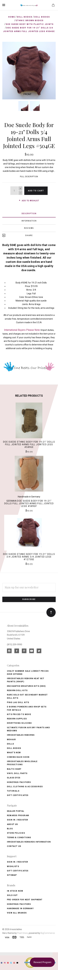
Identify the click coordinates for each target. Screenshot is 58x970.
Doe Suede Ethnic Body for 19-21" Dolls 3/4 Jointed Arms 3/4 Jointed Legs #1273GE (29, 557)
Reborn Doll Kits (17, 690)
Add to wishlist (30, 201)
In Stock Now (15, 891)
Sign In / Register (17, 820)
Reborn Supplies (17, 719)
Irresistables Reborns (20, 735)
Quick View (29, 422)
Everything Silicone (19, 723)
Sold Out (12, 895)
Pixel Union (22, 933)
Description (29, 213)
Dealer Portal (15, 811)
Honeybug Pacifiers (19, 782)
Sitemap (12, 875)
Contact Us (14, 846)
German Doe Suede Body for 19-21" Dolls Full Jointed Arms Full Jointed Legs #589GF (29, 503)
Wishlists (13, 866)
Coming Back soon (18, 757)
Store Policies (16, 833)
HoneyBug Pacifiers (19, 904)
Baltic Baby (14, 769)
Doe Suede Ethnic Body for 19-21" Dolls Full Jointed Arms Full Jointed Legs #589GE (29, 444)
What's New (14, 752)
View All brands (17, 913)
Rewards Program (18, 815)
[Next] (50, 47)
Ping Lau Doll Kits (18, 702)
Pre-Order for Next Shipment (24, 900)
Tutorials (13, 791)
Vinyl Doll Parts (17, 773)
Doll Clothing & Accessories (25, 787)
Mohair (11, 739)
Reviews (29, 228)
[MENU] (4, 5)
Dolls (10, 744)
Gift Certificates (17, 795)
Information (29, 221)
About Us (12, 824)
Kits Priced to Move (19, 714)
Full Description (29, 176)
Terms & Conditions (19, 837)
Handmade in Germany (20, 908)
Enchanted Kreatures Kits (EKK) (26, 686)
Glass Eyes (13, 778)
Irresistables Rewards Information (29, 842)
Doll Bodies (14, 748)
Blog (10, 829)
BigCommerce (48, 933)
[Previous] (8, 47)
